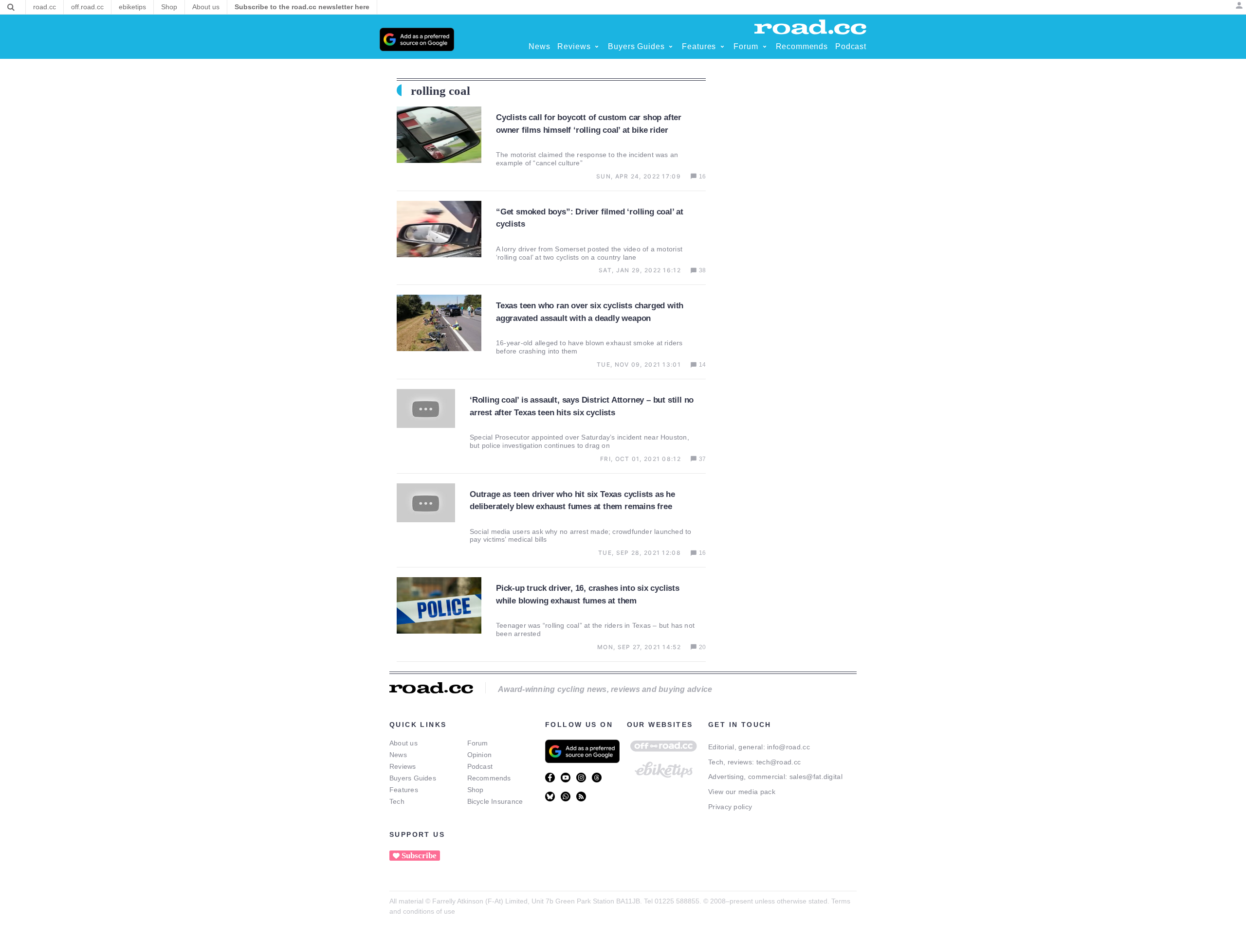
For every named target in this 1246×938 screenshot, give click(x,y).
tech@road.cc (778, 762)
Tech (396, 801)
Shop (475, 790)
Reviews (402, 766)
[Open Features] (722, 47)
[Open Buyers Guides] (671, 47)
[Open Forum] (765, 47)
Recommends (489, 778)
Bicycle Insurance (495, 801)
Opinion (479, 755)
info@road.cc (788, 747)
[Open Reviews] (597, 47)
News (398, 755)
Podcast (480, 766)
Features (403, 790)
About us (403, 743)
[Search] (11, 7)
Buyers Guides (412, 778)
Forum (477, 743)
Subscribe (419, 855)
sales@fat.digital (816, 776)
